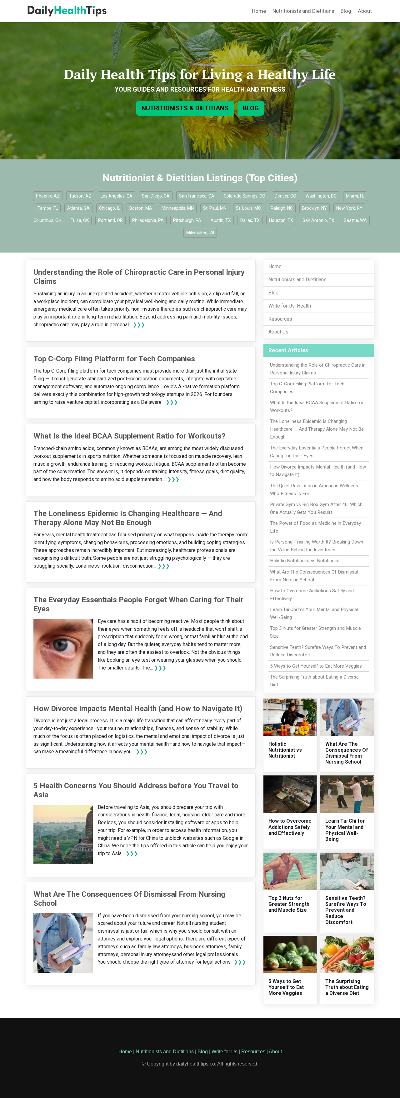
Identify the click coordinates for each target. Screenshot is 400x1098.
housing (191, 815)
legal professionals (217, 954)
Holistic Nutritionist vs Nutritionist (305, 561)
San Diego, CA (156, 195)
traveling (123, 807)
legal (175, 815)
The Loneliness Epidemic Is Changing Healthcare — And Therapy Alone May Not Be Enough (127, 518)
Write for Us (225, 1051)
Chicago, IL (109, 208)
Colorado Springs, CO (244, 195)
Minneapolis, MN (178, 208)
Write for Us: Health (289, 306)
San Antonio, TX (318, 220)
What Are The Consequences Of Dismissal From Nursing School (346, 753)
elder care (213, 815)
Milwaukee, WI (200, 232)
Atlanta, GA (78, 208)
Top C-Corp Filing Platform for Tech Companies (114, 358)
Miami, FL (355, 195)
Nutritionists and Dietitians (303, 11)
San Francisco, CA (196, 195)
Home (259, 11)
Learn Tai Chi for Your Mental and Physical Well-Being (345, 830)
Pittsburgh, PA (187, 220)
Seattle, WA (355, 220)
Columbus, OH (47, 220)
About (365, 11)
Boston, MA (140, 208)
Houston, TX (281, 220)
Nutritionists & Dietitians (185, 108)
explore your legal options (154, 939)
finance (160, 815)
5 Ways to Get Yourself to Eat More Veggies (316, 666)
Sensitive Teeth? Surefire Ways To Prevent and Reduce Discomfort (345, 910)
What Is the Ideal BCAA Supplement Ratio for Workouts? (129, 436)
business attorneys (205, 947)
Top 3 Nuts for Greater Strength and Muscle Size (288, 904)
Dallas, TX (250, 220)
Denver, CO (285, 195)
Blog (346, 11)
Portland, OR (110, 220)
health (143, 815)
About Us (278, 332)
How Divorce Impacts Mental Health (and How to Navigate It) (137, 708)
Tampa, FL (48, 208)
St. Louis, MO (248, 208)
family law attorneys (160, 947)
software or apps (203, 822)
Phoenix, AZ (48, 195)
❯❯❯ (139, 325)
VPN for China (142, 838)
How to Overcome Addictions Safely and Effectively (290, 827)
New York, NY (349, 208)
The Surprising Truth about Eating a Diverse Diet (347, 987)
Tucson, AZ (80, 195)
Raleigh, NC (282, 208)
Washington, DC (321, 195)
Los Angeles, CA (116, 195)
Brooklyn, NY (314, 208)
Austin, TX (221, 220)
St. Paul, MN (215, 208)
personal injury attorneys (147, 954)
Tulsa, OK (80, 220)
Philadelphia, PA (148, 220)
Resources (280, 319)
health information (207, 830)
